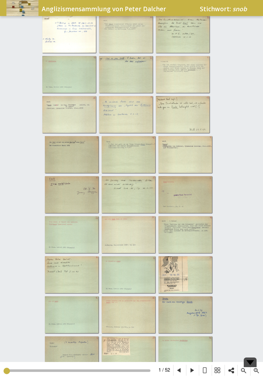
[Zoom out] (243, 370)
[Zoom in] (256, 370)
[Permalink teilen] (231, 370)
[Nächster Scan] (192, 370)
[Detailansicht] (205, 370)
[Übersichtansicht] (218, 370)
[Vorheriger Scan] (179, 370)
